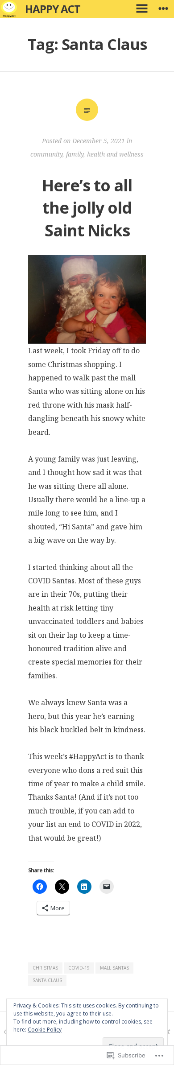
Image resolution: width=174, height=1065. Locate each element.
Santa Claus (47, 980)
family (74, 154)
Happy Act (52, 8)
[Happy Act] (9, 9)
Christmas (45, 968)
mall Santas (114, 968)
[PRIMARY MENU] (142, 9)
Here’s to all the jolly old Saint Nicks (87, 207)
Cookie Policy (45, 1029)
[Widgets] (163, 9)
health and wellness (115, 154)
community (46, 154)
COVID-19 (79, 968)
